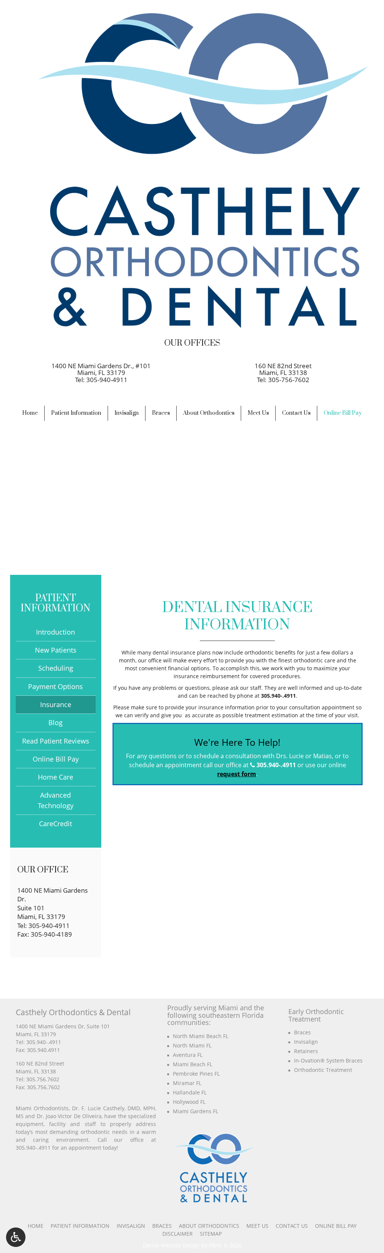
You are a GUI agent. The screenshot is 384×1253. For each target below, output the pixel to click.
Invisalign (126, 413)
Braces (161, 413)
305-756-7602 (288, 379)
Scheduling (55, 668)
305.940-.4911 (278, 695)
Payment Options (55, 686)
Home (30, 413)
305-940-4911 (107, 379)
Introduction (55, 631)
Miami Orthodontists (42, 1108)
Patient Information (76, 413)
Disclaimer (177, 1233)
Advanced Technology (56, 800)
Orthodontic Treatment (323, 1069)
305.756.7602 (42, 1079)
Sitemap (211, 1233)
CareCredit (55, 823)
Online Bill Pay (343, 413)
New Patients (55, 649)
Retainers (306, 1051)
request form (236, 774)
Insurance (55, 704)
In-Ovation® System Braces (328, 1060)
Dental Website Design (171, 1245)
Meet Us (258, 413)
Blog (55, 722)
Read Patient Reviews (55, 740)
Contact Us (296, 413)
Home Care (55, 776)
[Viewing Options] (16, 1237)
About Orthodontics (208, 413)
